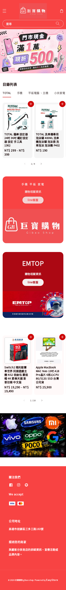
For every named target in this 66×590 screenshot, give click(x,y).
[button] (4, 11)
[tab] (7, 92)
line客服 (33, 200)
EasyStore (52, 580)
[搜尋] (57, 23)
